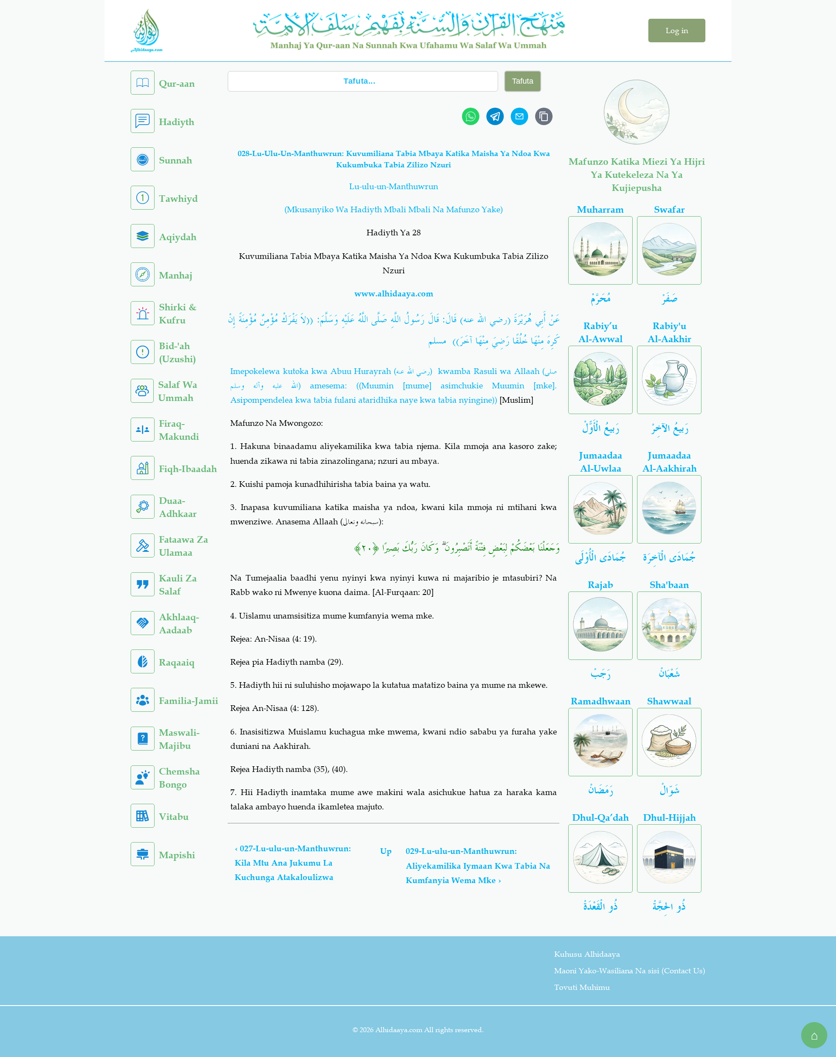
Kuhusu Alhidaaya (587, 954)
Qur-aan (177, 83)
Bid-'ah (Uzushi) (177, 352)
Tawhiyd (178, 198)
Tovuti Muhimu (582, 987)
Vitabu (174, 816)
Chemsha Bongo (179, 777)
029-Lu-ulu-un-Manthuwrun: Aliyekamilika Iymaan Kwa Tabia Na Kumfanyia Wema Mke (478, 865)
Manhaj (175, 275)
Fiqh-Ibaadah (188, 469)
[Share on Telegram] (495, 116)
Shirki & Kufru (177, 313)
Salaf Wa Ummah (177, 391)
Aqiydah (177, 237)
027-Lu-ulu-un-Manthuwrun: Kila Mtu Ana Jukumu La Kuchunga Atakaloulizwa (293, 863)
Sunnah (175, 160)
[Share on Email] (519, 116)
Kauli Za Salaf (178, 584)
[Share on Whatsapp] (470, 116)
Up (386, 851)
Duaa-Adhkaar (178, 507)
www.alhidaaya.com (393, 294)
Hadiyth (176, 122)
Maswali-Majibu (179, 739)
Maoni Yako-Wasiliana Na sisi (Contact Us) (629, 970)
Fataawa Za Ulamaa (183, 546)
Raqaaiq (177, 662)
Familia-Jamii (188, 701)
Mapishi (177, 855)
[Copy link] (544, 116)
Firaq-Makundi (179, 430)
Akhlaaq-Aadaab (179, 623)
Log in (677, 30)
